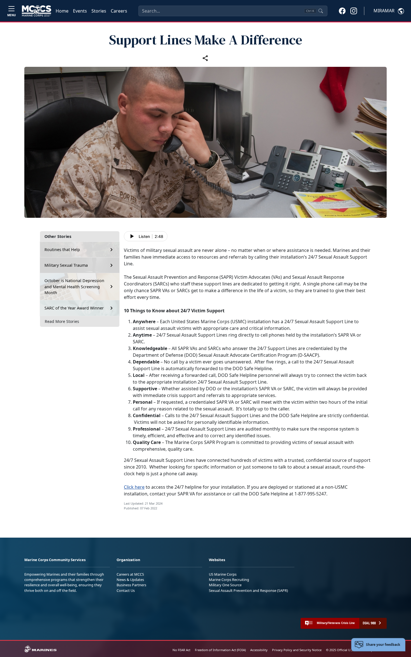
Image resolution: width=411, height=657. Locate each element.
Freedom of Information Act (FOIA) (220, 650)
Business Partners (131, 584)
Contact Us (126, 590)
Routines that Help (62, 249)
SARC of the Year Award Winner (74, 308)
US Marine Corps (223, 574)
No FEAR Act (181, 650)
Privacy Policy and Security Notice (297, 650)
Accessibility (259, 650)
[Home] (36, 11)
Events (80, 11)
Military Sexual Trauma (66, 265)
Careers (119, 11)
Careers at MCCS (130, 574)
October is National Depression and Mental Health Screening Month (74, 286)
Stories (98, 11)
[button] (342, 11)
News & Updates (130, 579)
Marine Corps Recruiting (229, 579)
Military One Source (225, 584)
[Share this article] (205, 58)
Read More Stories (62, 321)
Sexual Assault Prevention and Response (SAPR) (248, 590)
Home (62, 11)
